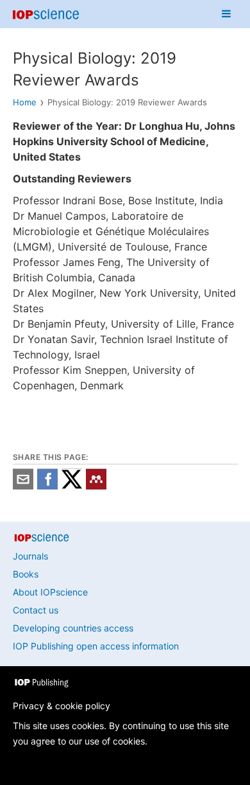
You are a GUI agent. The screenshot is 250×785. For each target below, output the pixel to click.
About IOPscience (50, 592)
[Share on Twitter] (72, 486)
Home (25, 102)
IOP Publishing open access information (96, 645)
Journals (30, 556)
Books (25, 574)
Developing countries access (73, 627)
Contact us (35, 609)
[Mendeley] (96, 486)
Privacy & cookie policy (61, 705)
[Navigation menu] (226, 14)
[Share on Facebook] (47, 486)
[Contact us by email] (23, 486)
